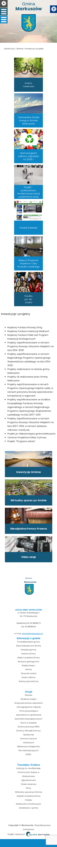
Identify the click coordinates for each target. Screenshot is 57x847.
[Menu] (4, 4)
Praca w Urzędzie (28, 722)
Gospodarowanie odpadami (28, 703)
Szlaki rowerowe (28, 784)
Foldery (28, 800)
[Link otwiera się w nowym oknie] (29, 67)
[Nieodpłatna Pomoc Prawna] (28, 515)
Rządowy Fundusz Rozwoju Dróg (24, 327)
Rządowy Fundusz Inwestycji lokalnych (28, 331)
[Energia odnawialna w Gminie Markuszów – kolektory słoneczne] (29, 103)
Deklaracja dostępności (28, 746)
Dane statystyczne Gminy (28, 645)
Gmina (19, 48)
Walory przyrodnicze (28, 681)
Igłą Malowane (28, 780)
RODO (28, 754)
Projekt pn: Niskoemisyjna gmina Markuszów (31, 433)
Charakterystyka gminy (28, 641)
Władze (28, 695)
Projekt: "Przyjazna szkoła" (21, 441)
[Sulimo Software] (37, 834)
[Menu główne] (4, 12)
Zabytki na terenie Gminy (29, 796)
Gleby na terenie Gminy (28, 657)
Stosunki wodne (28, 673)
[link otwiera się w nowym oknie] (29, 246)
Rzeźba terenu (28, 665)
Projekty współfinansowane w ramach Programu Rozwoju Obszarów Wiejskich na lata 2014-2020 (30, 346)
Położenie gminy (28, 649)
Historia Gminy (28, 653)
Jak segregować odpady (28, 707)
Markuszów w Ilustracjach (28, 804)
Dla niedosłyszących (29, 750)
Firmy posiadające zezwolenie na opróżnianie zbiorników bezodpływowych (28, 715)
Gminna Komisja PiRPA (28, 726)
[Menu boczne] (4, 19)
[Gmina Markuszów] (28, 28)
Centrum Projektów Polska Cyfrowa (26, 437)
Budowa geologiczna (28, 661)
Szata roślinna (28, 677)
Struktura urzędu (28, 699)
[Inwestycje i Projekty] (28, 458)
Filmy (28, 788)
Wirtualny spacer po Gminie (28, 792)
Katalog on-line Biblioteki (28, 768)
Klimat (28, 669)
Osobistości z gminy (28, 808)
